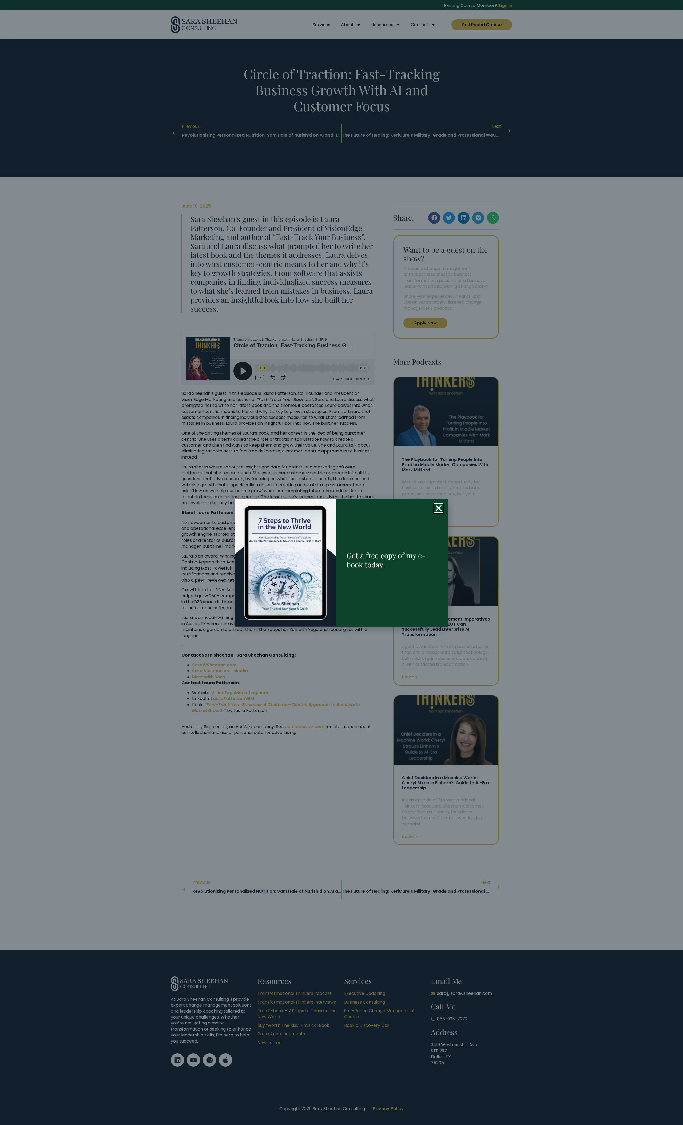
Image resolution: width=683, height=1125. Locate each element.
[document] (341, 562)
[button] (438, 508)
